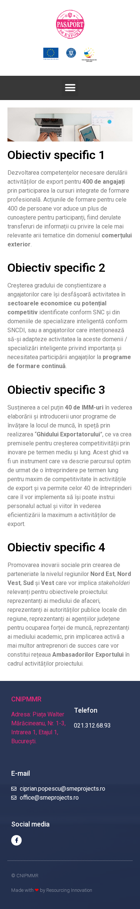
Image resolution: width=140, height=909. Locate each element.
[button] (70, 88)
